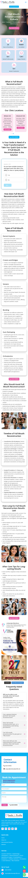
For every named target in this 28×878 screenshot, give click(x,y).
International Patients (7, 842)
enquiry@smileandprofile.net (12, 769)
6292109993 (14, 28)
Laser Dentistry (6, 860)
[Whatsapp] (24, 874)
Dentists (3, 844)
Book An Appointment (14, 6)
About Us (3, 840)
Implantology (15, 853)
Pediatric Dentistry (14, 859)
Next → (7, 185)
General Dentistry (14, 855)
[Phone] (24, 867)
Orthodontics (4, 855)
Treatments (9, 22)
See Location (7, 127)
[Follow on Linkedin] (12, 829)
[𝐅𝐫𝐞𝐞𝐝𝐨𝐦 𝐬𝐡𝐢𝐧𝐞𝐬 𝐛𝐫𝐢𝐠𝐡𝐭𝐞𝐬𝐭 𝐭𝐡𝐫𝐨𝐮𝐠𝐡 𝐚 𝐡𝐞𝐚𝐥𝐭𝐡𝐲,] (14, 642)
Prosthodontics (16, 22)
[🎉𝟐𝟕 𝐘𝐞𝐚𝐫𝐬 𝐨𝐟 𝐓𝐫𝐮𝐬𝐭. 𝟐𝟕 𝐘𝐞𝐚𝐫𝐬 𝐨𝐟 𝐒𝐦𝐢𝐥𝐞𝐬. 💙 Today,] (14, 667)
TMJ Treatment (15, 860)
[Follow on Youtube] (9, 829)
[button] (12, 133)
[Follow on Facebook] (2, 829)
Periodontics (23, 859)
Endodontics (4, 859)
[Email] (24, 871)
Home (3, 22)
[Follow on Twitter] (16, 829)
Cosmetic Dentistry (6, 853)
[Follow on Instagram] (6, 829)
